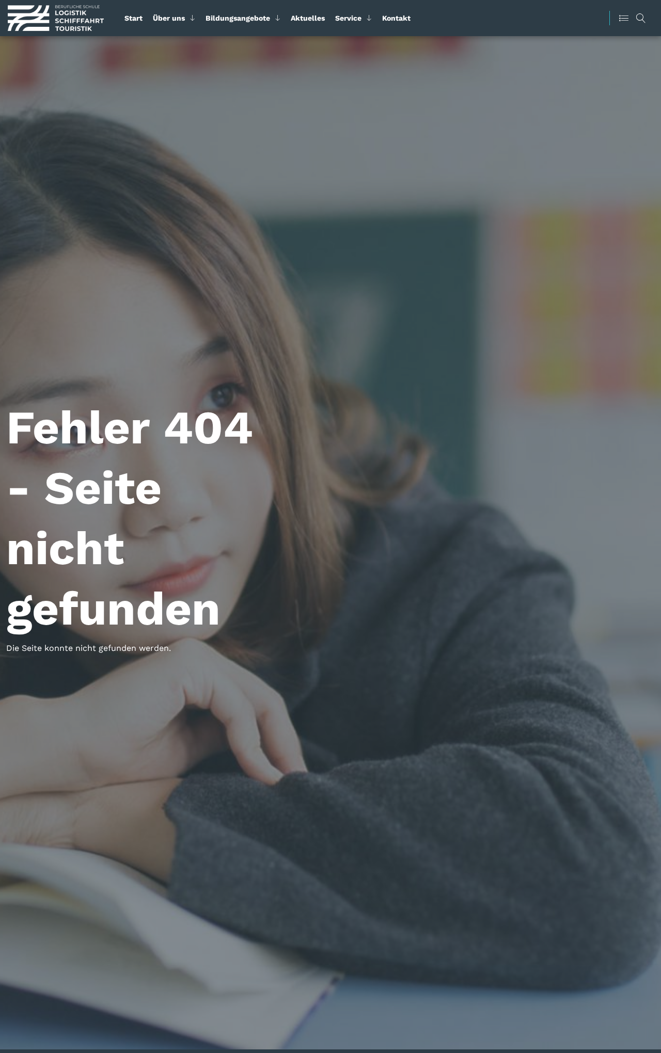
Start (133, 18)
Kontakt (396, 18)
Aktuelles (308, 18)
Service (348, 18)
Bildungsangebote (238, 18)
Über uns (169, 18)
